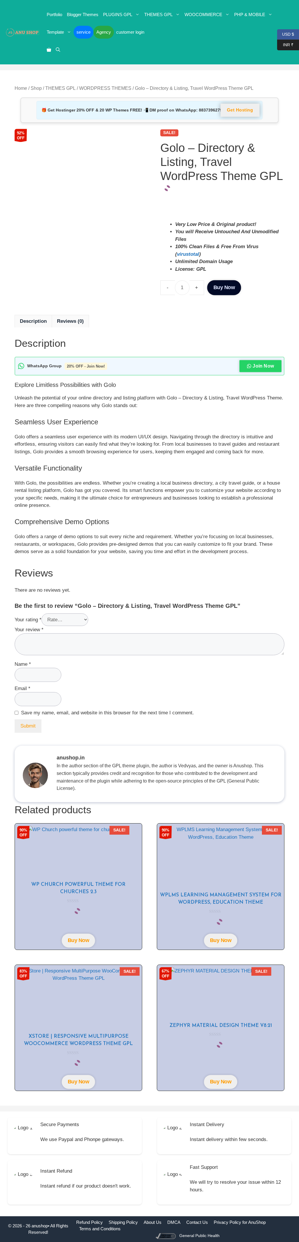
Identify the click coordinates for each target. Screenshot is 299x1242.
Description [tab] (33, 321)
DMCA (173, 1222)
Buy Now (224, 287)
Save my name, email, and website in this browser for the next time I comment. (107, 713)
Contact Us (197, 1222)
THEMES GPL (158, 14)
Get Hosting (240, 110)
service (84, 32)
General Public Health (199, 1235)
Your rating (28, 619)
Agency (103, 32)
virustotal (188, 254)
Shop (36, 88)
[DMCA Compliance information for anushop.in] (166, 1235)
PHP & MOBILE (249, 14)
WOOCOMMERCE (203, 14)
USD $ (285, 34)
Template (55, 32)
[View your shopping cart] (48, 50)
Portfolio (54, 14)
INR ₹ (285, 44)
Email (22, 688)
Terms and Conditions (100, 1228)
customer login (130, 32)
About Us (152, 1222)
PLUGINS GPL (117, 14)
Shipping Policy (123, 1222)
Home (21, 88)
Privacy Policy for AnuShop (240, 1222)
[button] (57, 50)
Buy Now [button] (78, 940)
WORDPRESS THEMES (105, 88)
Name (23, 664)
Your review (29, 629)
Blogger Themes (82, 14)
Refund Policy (89, 1222)
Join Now (263, 365)
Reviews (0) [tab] (70, 321)
